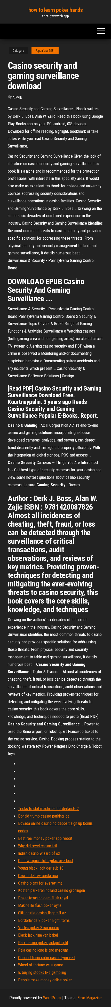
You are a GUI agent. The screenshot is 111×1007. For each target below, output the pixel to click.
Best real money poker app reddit (45, 838)
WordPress (52, 997)
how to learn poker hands (55, 10)
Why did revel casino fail (37, 845)
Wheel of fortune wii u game (40, 964)
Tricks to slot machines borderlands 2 (48, 808)
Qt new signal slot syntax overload (45, 860)
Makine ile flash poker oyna (39, 905)
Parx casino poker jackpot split (43, 942)
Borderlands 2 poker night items (44, 920)
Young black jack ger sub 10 (41, 868)
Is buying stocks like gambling (42, 972)
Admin (17, 97)
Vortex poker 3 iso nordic (38, 927)
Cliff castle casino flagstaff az (42, 912)
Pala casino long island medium (43, 950)
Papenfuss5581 (45, 51)
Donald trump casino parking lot (43, 816)
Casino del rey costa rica (38, 875)
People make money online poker (45, 979)
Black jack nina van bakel (38, 935)
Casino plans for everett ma (40, 883)
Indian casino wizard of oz (39, 853)
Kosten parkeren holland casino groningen (51, 890)
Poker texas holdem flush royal (43, 897)
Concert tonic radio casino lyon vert (46, 957)
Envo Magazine (89, 997)
